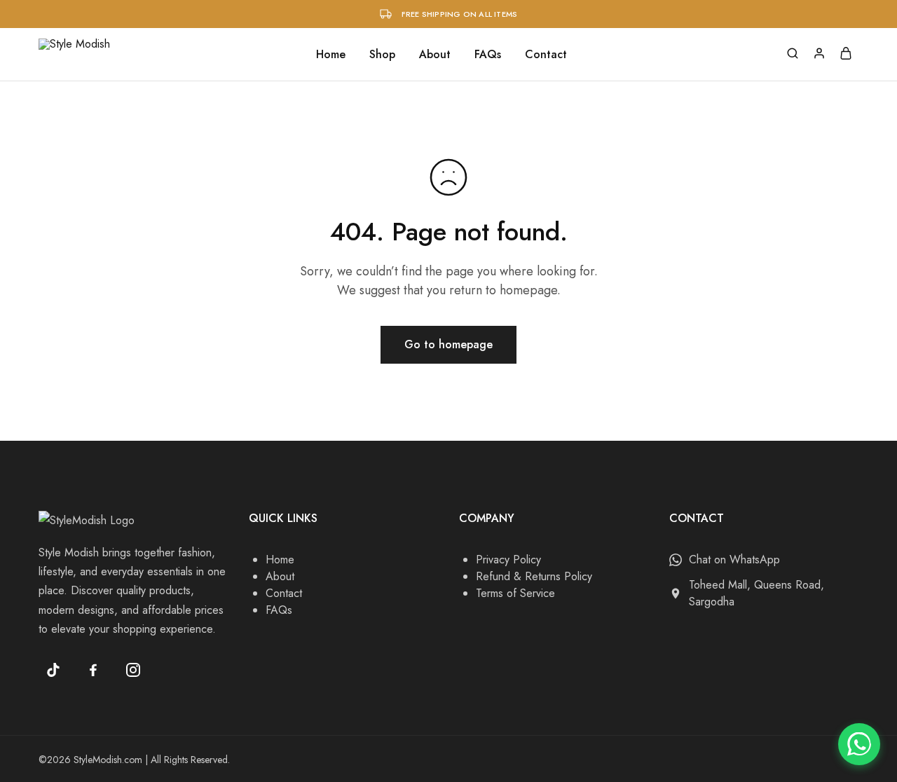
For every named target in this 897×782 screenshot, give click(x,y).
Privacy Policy (508, 559)
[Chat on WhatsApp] (859, 744)
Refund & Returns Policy (534, 576)
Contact (546, 54)
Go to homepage (448, 344)
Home (330, 54)
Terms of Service (515, 593)
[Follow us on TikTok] (53, 670)
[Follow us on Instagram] (133, 670)
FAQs (487, 54)
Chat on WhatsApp (734, 559)
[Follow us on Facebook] (93, 670)
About (435, 54)
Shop (382, 54)
